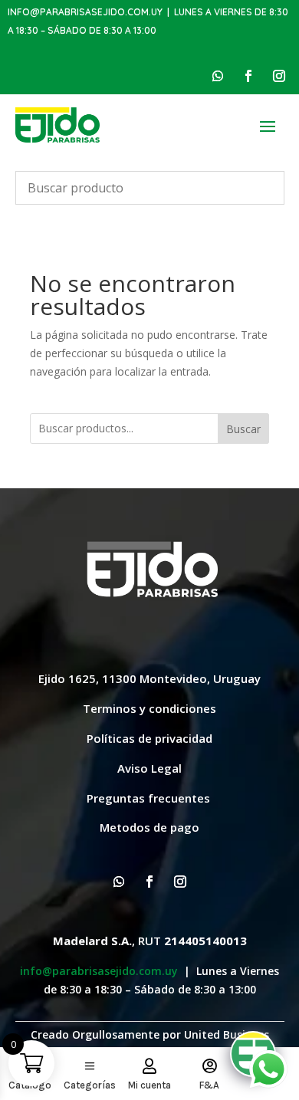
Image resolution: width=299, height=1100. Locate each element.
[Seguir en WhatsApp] (217, 76)
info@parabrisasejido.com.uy (85, 12)
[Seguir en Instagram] (279, 76)
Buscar (243, 429)
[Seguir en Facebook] (248, 76)
